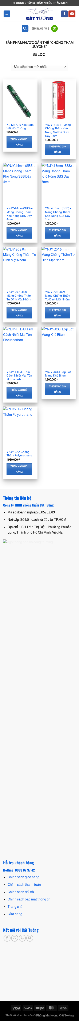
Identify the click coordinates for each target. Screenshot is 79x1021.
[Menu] (7, 13)
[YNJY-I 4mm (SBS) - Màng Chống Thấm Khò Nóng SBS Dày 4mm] (20, 183)
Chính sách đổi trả (21, 892)
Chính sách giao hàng (23, 877)
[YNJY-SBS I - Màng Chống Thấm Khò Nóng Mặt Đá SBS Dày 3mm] (59, 99)
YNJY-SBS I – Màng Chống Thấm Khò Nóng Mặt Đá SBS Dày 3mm (58, 130)
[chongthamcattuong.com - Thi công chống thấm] (39, 14)
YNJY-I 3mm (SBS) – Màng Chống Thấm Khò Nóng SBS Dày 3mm (58, 214)
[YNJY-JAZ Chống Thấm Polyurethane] (20, 427)
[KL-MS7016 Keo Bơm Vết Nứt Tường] (20, 99)
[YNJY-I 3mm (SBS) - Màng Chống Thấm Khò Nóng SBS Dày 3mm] (59, 183)
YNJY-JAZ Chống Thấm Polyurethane (19, 453)
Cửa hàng (15, 914)
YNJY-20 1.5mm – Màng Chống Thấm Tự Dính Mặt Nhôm (57, 295)
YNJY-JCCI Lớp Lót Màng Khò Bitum (58, 373)
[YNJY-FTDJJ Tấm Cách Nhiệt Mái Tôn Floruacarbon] (20, 347)
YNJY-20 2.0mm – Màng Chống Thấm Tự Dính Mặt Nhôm (19, 295)
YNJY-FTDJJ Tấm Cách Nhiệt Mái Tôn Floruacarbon (19, 375)
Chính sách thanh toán (24, 884)
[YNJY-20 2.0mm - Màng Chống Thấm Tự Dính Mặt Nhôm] (20, 267)
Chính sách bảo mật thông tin (29, 899)
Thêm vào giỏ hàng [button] (19, 142)
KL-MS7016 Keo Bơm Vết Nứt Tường (20, 126)
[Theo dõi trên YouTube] (71, 14)
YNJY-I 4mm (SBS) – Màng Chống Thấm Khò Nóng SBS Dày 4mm (20, 214)
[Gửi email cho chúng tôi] (14, 938)
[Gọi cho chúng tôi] (22, 938)
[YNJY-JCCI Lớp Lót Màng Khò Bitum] (59, 347)
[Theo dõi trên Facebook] (64, 14)
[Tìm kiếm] (25, 28)
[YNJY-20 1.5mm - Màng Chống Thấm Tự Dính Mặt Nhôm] (59, 267)
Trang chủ (15, 906)
